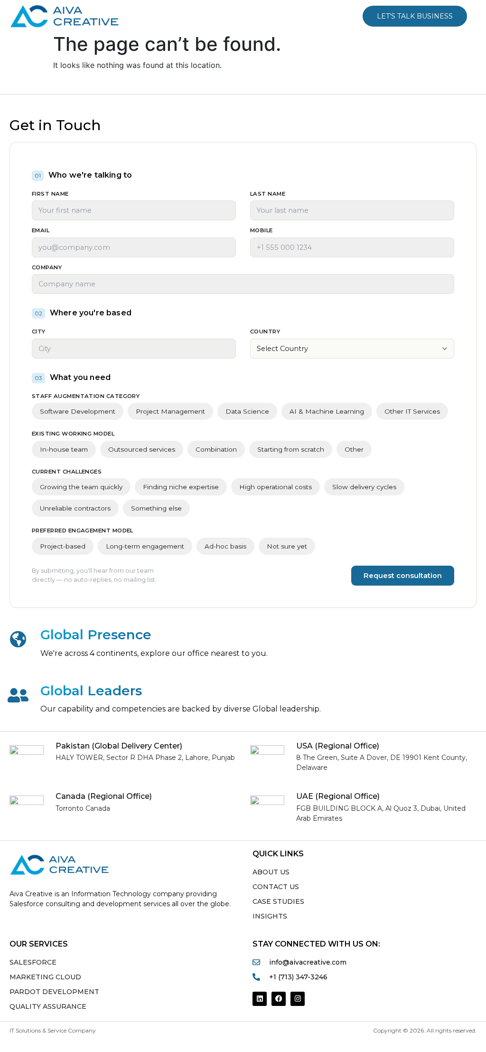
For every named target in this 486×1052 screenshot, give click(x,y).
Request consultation (403, 575)
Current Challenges (67, 472)
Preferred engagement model (82, 531)
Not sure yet (287, 546)
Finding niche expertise (181, 487)
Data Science (247, 411)
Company (47, 268)
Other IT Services (412, 411)
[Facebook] (278, 999)
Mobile (261, 231)
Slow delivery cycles (364, 487)
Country (265, 332)
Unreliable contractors (75, 508)
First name (50, 194)
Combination (216, 449)
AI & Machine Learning (327, 411)
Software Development (77, 411)
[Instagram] (297, 999)
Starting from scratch (290, 449)
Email (40, 231)
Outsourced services (141, 449)
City (39, 332)
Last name (267, 194)
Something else (156, 508)
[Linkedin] (259, 999)
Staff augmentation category (86, 396)
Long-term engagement (145, 546)
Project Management (170, 411)
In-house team (64, 449)
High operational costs (275, 487)
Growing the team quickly (81, 487)
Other (354, 449)
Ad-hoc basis (225, 546)
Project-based (62, 546)
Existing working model (73, 434)
